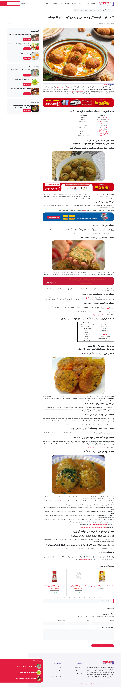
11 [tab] (79, 597)
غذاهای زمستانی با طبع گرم (63, 88)
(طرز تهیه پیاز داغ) (90, 298)
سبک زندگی (80, 4)
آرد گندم (99, 121)
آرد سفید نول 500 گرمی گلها (54, 586)
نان (104, 135)
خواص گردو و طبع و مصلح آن (100, 315)
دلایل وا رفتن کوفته (85, 559)
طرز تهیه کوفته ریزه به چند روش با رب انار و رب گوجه (94, 527)
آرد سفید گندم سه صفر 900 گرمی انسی (78, 586)
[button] (7, 23)
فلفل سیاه (98, 131)
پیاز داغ (100, 129)
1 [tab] (55, 597)
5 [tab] (65, 597)
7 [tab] (69, 597)
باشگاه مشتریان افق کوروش (52, 4)
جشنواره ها (80, 674)
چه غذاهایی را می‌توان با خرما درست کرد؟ (21, 89)
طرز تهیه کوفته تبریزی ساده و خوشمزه (97, 448)
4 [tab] (62, 597)
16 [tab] (92, 597)
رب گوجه (99, 195)
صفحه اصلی (93, 4)
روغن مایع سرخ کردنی (102, 133)
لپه (108, 119)
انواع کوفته (102, 86)
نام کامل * (111, 620)
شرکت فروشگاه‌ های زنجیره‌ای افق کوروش (86, 684)
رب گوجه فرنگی (104, 335)
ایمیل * (87, 620)
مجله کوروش (71, 91)
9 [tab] (74, 597)
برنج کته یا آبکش (110, 309)
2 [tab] (57, 597)
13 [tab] (84, 597)
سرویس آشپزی (79, 91)
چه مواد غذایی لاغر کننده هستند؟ (22, 79)
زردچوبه (107, 131)
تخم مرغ (103, 123)
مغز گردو (105, 117)
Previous (115, 583)
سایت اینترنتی (61, 620)
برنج (101, 135)
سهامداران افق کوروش (77, 668)
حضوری (85, 210)
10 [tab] (77, 597)
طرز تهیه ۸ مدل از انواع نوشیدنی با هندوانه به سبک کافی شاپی (20, 44)
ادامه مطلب (27, 40)
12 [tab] (82, 597)
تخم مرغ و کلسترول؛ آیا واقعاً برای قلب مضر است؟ (20, 54)
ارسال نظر (102, 646)
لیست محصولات (79, 671)
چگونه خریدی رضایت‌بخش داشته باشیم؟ (21, 70)
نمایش (105, 84)
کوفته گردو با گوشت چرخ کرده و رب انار (97, 524)
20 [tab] (102, 597)
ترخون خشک (106, 127)
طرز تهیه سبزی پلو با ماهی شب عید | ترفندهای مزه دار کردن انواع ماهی (22, 106)
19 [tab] (99, 597)
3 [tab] (60, 597)
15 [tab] (89, 597)
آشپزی (87, 4)
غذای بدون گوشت (57, 501)
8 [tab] (72, 597)
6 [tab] (67, 597)
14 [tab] (87, 597)
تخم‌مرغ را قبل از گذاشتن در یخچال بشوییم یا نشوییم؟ (20, 35)
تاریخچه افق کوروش (65, 4)
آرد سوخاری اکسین (102, 586)
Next (41, 583)
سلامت (74, 4)
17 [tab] (94, 597)
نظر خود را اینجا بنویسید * (107, 627)
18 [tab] (97, 597)
